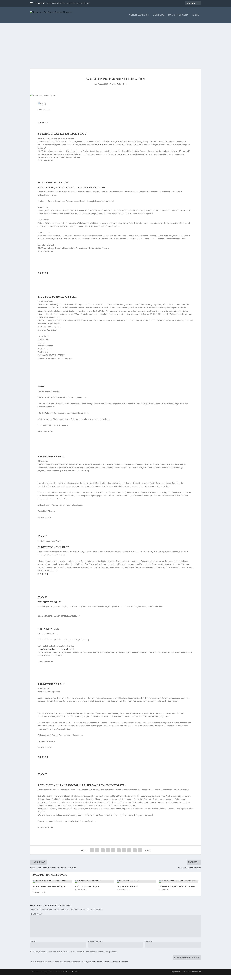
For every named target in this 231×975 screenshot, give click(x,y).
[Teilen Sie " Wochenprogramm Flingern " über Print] (140, 850)
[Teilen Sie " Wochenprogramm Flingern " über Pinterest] (113, 850)
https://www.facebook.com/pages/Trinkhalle (56, 649)
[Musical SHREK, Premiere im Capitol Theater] (52, 881)
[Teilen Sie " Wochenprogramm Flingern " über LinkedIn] (118, 850)
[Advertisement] (115, 43)
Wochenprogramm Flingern (87, 886)
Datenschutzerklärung (191, 972)
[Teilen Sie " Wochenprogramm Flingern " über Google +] (102, 850)
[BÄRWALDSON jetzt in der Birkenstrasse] (178, 881)
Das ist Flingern (178, 15)
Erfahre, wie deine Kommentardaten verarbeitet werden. (105, 962)
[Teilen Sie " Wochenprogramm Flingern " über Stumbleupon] (129, 850)
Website (148, 941)
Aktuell (113, 84)
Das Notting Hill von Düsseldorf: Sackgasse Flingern (68, 3)
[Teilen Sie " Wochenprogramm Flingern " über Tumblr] (108, 850)
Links (195, 15)
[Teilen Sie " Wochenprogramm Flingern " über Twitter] (97, 850)
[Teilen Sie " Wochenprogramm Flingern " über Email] (134, 850)
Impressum (175, 972)
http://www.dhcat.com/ (103, 145)
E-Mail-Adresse (95, 941)
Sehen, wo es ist (139, 15)
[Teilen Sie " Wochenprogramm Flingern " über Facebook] (92, 850)
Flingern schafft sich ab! (127, 886)
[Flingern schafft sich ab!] (136, 881)
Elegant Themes (49, 972)
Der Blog (158, 15)
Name (33, 941)
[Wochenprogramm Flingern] (94, 881)
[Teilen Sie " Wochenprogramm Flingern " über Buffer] (124, 850)
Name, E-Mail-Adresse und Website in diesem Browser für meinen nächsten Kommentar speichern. (75, 952)
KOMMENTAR (36, 914)
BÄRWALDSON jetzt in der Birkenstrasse (177, 886)
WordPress (75, 972)
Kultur (119, 84)
